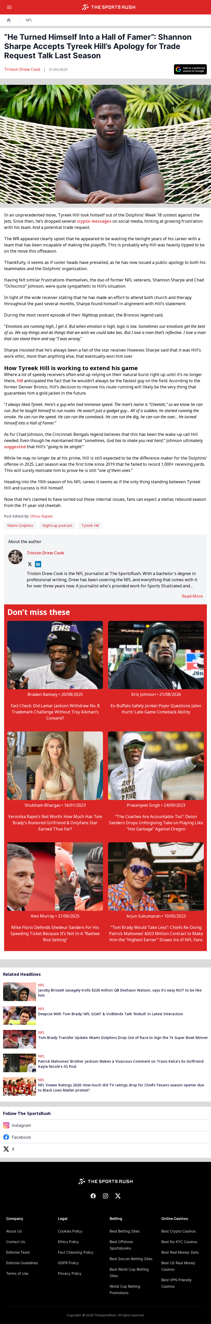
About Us (14, 1231)
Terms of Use (17, 1273)
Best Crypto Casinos (178, 1231)
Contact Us (15, 1241)
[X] (30, 564)
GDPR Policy (68, 1263)
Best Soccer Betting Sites (131, 1258)
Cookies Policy (70, 1231)
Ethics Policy (68, 1241)
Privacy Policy (70, 1273)
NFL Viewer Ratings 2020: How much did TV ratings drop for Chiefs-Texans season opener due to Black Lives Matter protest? (121, 1087)
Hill (20, 381)
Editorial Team (18, 1252)
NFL (29, 20)
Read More (192, 596)
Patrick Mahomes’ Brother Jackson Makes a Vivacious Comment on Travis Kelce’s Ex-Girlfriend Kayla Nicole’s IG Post (121, 1064)
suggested (15, 446)
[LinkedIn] (38, 564)
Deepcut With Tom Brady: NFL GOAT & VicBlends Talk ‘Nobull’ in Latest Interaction (110, 1013)
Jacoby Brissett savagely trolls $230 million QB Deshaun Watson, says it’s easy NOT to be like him (119, 993)
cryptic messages (94, 221)
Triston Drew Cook (22, 69)
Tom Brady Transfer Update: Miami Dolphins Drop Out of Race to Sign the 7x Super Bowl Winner (123, 1037)
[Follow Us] (190, 69)
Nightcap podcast (57, 525)
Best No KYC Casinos (179, 1241)
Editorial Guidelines (22, 1263)
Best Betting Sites (124, 1231)
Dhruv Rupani (41, 516)
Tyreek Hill (90, 525)
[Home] (108, 7)
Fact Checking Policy (75, 1252)
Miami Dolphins (20, 525)
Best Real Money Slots (180, 1252)
